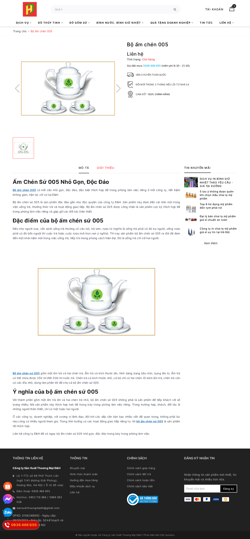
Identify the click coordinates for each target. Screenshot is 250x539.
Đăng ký (228, 488)
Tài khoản (214, 9)
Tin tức (206, 22)
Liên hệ (226, 22)
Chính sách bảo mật (140, 486)
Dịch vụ (23, 22)
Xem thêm (210, 243)
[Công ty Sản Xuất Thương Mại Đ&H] (30, 9)
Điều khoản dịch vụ (82, 486)
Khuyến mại (77, 468)
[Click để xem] (68, 88)
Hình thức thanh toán (84, 474)
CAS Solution (167, 535)
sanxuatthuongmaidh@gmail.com (38, 508)
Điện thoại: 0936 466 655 (33, 491)
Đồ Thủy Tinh (49, 22)
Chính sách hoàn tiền (141, 480)
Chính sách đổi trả (139, 474)
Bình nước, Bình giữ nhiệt (119, 22)
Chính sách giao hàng (141, 468)
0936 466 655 (152, 65)
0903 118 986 (37, 497)
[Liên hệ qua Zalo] (8, 513)
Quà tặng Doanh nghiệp (170, 22)
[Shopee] (7, 486)
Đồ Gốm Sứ (79, 22)
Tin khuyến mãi (197, 167)
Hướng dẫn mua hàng (84, 480)
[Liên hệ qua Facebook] (8, 499)
